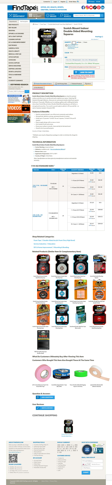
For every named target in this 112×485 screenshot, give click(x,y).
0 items (95, 1)
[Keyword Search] (27, 91)
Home (36, 24)
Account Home (38, 460)
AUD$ (58, 446)
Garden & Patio (14, 48)
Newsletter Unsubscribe (40, 467)
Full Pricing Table (62, 83)
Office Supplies (14, 57)
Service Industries (40, 244)
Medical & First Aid (15, 54)
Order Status (37, 464)
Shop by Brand (37, 452)
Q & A (89, 83)
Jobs (59, 470)
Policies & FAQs (62, 460)
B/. (65, 450)
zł (67, 450)
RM (75, 448)
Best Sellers (13, 27)
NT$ (60, 452)
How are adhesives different (57, 149)
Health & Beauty (14, 51)
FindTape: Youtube (91, 7)
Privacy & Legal (62, 461)
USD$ (58, 445)
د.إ (73, 445)
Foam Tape (43, 24)
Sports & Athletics (15, 71)
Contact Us (61, 458)
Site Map (60, 463)
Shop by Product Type (39, 448)
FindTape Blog (62, 465)
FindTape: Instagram (87, 7)
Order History (37, 462)
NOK (58, 450)
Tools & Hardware (15, 74)
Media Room (61, 467)
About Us (60, 468)
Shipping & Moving (15, 69)
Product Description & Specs (43, 83)
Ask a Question (94, 39)
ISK (64, 448)
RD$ (76, 446)
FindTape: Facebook (83, 7)
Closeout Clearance (16, 80)
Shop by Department (39, 450)
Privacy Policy (53, 481)
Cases (85, 42)
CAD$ (62, 445)
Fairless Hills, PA (14, 472)
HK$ (67, 448)
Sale (10, 77)
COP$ (70, 446)
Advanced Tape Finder (39, 446)
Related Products (77, 83)
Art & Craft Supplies (15, 36)
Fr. (64, 446)
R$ (62, 446)
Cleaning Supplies (15, 39)
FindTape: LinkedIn (102, 7)
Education (51, 244)
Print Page (98, 37)
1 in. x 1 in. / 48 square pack (73, 60)
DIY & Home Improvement (43, 247)
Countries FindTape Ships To (41, 445)
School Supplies (14, 63)
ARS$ (76, 445)
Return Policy (45, 481)
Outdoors (12, 60)
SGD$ (74, 450)
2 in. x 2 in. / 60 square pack (89, 60)
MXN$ (68, 445)
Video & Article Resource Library (42, 453)
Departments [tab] (13, 21)
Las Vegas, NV (13, 470)
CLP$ (67, 446)
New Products (14, 25)
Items (79, 42)
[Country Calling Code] (84, 464)
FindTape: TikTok (95, 7)
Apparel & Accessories (16, 33)
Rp (58, 448)
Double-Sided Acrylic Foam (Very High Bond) (60, 24)
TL (57, 452)
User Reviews (39, 87)
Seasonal (12, 30)
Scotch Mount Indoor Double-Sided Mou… (67, 435)
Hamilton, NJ (13, 467)
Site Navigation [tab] (24, 21)
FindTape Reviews (38, 455)
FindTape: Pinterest (99, 7)
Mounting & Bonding (61, 247)
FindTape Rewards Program (41, 466)
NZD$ (62, 450)
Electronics (13, 45)
